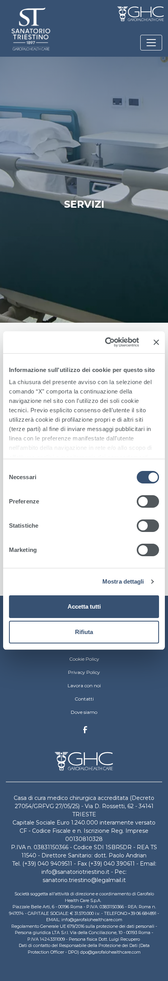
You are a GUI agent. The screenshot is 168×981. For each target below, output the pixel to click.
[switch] (148, 501)
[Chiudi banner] (156, 342)
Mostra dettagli (123, 581)
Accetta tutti (84, 606)
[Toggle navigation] (151, 42)
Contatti (84, 699)
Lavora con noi (84, 685)
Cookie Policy (84, 659)
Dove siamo (84, 712)
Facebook (85, 732)
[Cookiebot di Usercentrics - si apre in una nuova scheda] (105, 342)
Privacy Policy (84, 672)
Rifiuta (84, 632)
